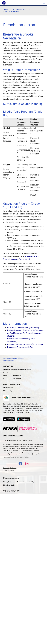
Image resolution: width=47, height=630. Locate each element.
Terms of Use (21, 482)
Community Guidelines (9, 468)
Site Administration (9, 485)
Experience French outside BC (20, 347)
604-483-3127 (17, 379)
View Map (5, 372)
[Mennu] (44, 3)
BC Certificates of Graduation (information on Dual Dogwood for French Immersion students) (25, 333)
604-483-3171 (17, 375)
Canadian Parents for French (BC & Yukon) (25, 344)
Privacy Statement (8, 470)
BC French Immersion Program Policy (23, 327)
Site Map (31, 482)
